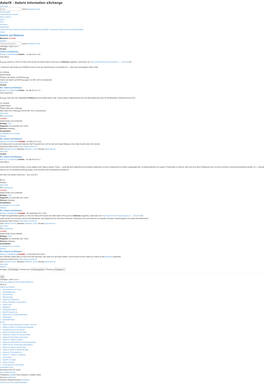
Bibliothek (108, 256)
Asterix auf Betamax (12, 35)
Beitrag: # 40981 (9, 54)
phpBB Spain (11, 377)
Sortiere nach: (25, 269)
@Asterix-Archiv (10, 149)
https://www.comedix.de (28, 146)
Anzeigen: (4, 269)
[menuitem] (9, 14)
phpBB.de (25, 380)
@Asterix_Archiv (31, 149)
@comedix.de (50, 149)
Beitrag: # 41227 (9, 159)
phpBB (11, 375)
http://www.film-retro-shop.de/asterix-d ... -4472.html (110, 62)
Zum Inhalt (4, 6)
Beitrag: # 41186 (9, 90)
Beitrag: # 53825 (9, 254)
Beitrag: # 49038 (9, 213)
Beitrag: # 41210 (9, 141)
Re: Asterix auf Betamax (11, 87)
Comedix (12, 38)
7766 (9, 123)
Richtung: (50, 269)
